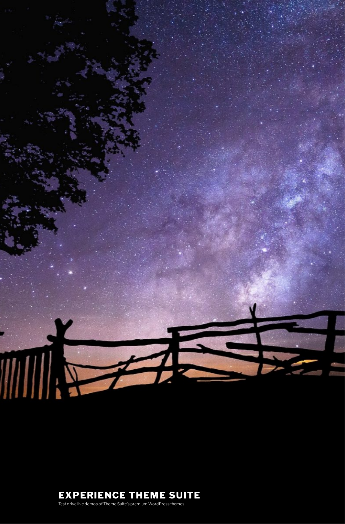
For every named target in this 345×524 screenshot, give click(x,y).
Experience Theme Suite (129, 495)
